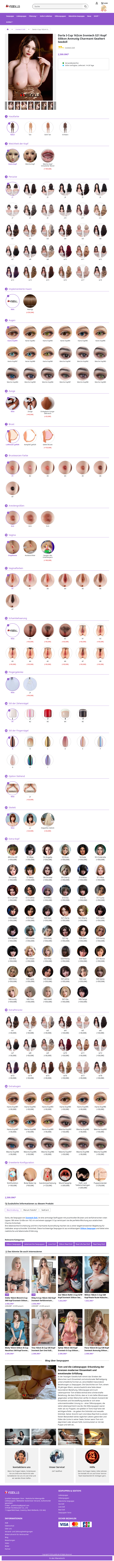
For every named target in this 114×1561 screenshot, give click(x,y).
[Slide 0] (11, 106)
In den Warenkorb (57, 1558)
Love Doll (52, 1244)
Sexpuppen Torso (64, 1513)
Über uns (8, 1529)
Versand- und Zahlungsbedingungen (19, 1531)
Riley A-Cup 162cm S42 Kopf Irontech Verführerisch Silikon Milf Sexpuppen (44, 1299)
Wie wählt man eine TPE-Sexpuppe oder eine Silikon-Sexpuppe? (43, 1440)
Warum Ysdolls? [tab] (30, 1210)
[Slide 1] (17, 106)
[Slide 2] (24, 106)
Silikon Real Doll (65, 1244)
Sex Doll (61, 1504)
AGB (6, 1523)
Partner (7, 1549)
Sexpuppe (10, 16)
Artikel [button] (8, 22)
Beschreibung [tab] (12, 1210)
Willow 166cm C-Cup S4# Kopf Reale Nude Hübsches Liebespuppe (96, 1296)
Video (7, 1543)
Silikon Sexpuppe (88, 1228)
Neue (89, 16)
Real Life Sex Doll (83, 1244)
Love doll (61, 1507)
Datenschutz (9, 1526)
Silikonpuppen (60, 16)
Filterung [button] (32, 16)
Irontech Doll (20, 29)
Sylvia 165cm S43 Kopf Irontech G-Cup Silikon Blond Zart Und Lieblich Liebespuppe (68, 1349)
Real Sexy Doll (99, 1244)
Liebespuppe (21, 16)
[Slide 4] (37, 106)
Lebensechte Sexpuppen (34, 1244)
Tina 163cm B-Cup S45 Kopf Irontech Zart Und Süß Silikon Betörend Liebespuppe (43, 1349)
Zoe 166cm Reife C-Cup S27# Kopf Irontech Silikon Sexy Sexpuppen (70, 1296)
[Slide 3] (30, 106)
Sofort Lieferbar (46, 16)
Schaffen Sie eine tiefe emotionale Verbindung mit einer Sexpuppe (69, 1440)
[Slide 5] (44, 106)
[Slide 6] (50, 106)
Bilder (7, 1546)
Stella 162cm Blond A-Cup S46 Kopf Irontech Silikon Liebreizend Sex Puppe (16, 1299)
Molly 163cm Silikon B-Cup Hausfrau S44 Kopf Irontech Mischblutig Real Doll (17, 1349)
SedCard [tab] (45, 1210)
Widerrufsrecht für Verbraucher (17, 1534)
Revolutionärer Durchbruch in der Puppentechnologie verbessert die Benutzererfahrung (14, 1440)
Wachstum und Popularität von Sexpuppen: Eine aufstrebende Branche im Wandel (96, 1440)
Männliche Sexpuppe (76, 16)
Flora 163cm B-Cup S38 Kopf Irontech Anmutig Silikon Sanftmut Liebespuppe (96, 1349)
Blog (6, 1537)
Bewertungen (10, 1540)
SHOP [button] (96, 16)
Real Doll (61, 1510)
